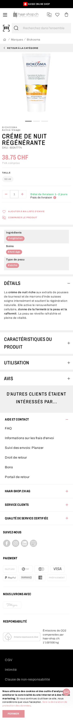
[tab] (36, 283)
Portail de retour (17, 477)
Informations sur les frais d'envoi (29, 438)
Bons (9, 467)
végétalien (16, 238)
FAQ (8, 428)
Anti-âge (15, 251)
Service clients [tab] (17, 504)
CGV (8, 660)
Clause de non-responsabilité (27, 679)
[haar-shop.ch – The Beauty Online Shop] (26, 14)
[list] (36, 86)
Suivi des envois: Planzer (24, 447)
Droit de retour (16, 457)
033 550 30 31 (33, 4)
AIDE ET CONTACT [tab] (17, 419)
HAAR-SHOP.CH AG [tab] (17, 491)
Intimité (11, 669)
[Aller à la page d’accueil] (4, 39)
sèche (13, 265)
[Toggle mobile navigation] (5, 14)
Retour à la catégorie (23, 48)
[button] (6, 6)
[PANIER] (66, 14)
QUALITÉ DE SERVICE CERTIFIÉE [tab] (26, 518)
